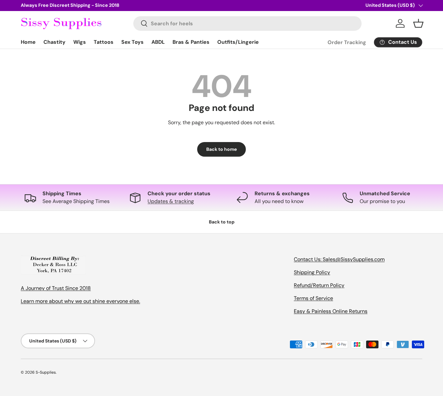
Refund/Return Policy (319, 285)
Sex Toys (132, 42)
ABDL (158, 42)
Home (28, 42)
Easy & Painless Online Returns (330, 311)
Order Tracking (347, 42)
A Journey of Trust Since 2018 (56, 288)
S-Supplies (46, 372)
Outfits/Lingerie (238, 42)
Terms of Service (313, 298)
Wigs (79, 42)
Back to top (221, 222)
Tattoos (104, 42)
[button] (418, 23)
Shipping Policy (312, 272)
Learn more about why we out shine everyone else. (80, 301)
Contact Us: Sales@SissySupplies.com (339, 259)
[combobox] (247, 23)
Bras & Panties (191, 42)
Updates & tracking (171, 201)
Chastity (54, 42)
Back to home (221, 149)
